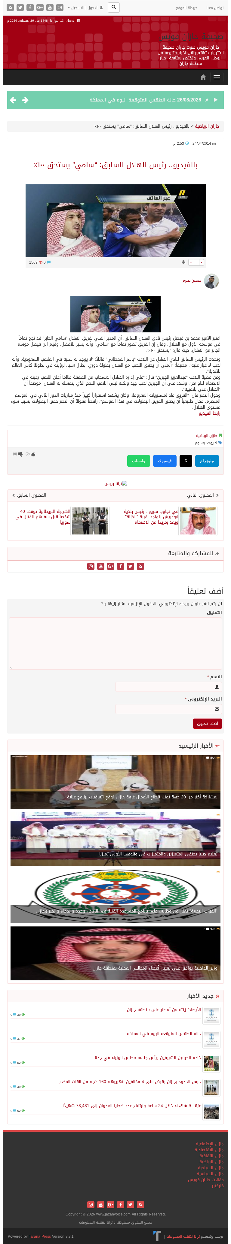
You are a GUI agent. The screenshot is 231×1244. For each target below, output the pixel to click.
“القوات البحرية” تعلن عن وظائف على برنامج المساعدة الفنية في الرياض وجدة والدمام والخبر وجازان (126, 911)
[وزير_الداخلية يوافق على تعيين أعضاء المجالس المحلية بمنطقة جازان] (115, 954)
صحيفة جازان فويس (190, 36)
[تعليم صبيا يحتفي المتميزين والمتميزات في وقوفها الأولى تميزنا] (115, 840)
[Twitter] (21, 8)
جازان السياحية (211, 1168)
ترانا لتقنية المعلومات (183, 1236)
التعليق (214, 613)
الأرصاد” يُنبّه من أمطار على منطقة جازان (164, 1010)
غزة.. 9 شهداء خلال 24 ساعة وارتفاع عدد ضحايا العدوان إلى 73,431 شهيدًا (132, 1106)
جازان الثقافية (211, 1156)
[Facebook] (31, 8)
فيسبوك (165, 461)
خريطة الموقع (186, 8)
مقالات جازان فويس (206, 1180)
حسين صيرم (192, 280)
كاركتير (218, 1186)
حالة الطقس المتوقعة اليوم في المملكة (133, 99)
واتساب (138, 461)
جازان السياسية (210, 1174)
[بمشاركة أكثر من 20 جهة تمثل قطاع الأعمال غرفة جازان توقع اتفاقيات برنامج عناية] (115, 783)
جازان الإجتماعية (210, 1144)
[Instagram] (60, 8)
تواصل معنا (214, 8)
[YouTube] (51, 8)
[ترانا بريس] (157, 1236)
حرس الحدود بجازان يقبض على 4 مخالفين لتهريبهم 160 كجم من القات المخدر (130, 1082)
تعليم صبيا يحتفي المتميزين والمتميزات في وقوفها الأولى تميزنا (158, 854)
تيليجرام (207, 461)
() (15, 454)
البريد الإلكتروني (203, 699)
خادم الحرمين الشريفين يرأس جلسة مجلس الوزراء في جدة (148, 1058)
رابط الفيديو (209, 413)
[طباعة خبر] (183, 262)
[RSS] (11, 8)
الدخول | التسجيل (85, 8)
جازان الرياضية (207, 126)
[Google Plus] (41, 8)
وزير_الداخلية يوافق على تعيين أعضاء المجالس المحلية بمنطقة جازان (155, 968)
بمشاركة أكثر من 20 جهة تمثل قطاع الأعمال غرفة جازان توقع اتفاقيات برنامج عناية (142, 797)
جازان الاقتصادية (209, 1150)
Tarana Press (40, 1236)
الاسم (214, 677)
